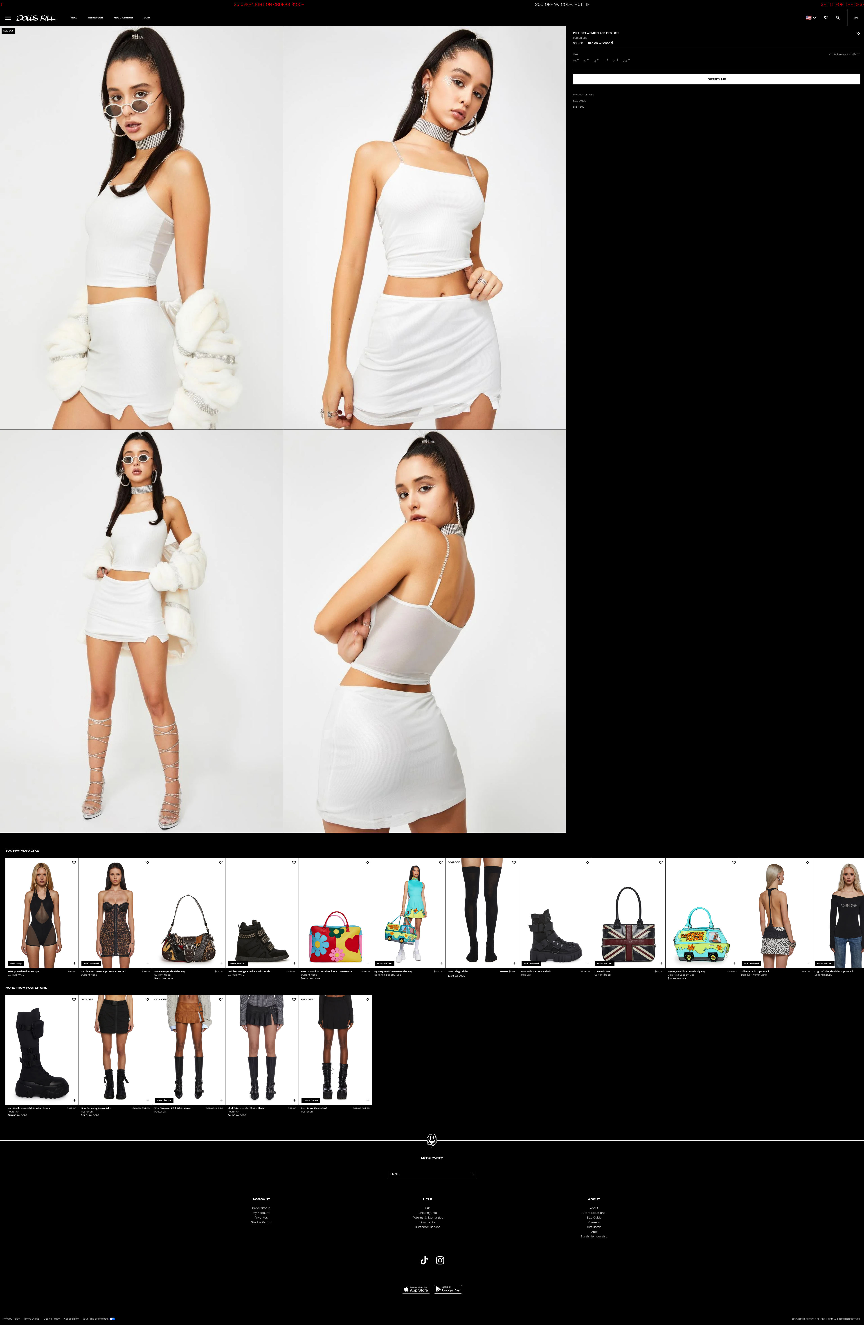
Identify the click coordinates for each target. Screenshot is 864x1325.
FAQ (427, 1208)
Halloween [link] (95, 17)
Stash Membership (594, 1236)
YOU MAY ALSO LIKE (22, 850)
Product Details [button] (583, 95)
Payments (428, 1222)
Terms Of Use (32, 1319)
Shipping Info (427, 1213)
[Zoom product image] (141, 228)
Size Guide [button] (579, 101)
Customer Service (428, 1227)
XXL (625, 61)
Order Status (261, 1208)
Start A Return (261, 1222)
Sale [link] (147, 17)
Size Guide (594, 1217)
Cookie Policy (52, 1319)
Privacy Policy (11, 1319)
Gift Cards (594, 1227)
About (594, 1208)
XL (614, 61)
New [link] (74, 17)
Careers (594, 1222)
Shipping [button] (578, 107)
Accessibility (71, 1319)
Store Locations (594, 1213)
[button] (268, 4)
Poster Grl (580, 38)
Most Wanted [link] (123, 17)
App (594, 1231)
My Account (261, 1213)
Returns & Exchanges (427, 1217)
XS (575, 61)
